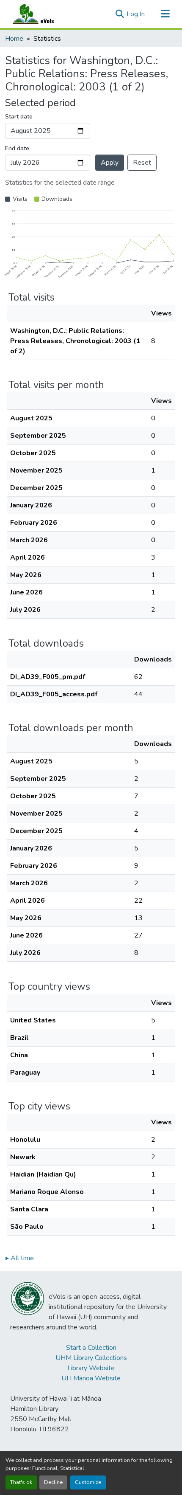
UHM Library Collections (91, 1358)
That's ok (21, 1482)
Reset (142, 162)
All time (20, 1258)
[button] (41, 14)
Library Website (91, 1368)
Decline (53, 1482)
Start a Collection (91, 1347)
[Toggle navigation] (165, 14)
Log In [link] (136, 14)
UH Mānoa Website (91, 1378)
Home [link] (14, 38)
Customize (88, 1482)
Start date (19, 117)
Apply (110, 162)
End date (17, 148)
